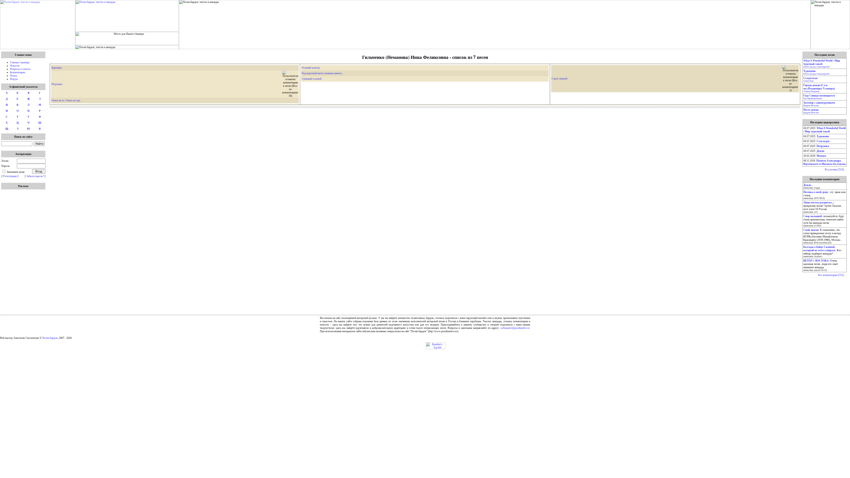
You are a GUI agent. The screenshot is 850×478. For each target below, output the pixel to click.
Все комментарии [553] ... (832, 275)
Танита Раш (808, 81)
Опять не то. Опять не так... (66, 100)
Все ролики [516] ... (835, 169)
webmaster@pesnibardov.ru (514, 328)
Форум (14, 79)
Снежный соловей (311, 78)
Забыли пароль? (35, 176)
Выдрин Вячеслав (811, 105)
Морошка (56, 84)
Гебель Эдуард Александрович (816, 67)
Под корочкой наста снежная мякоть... (322, 73)
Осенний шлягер (310, 67)
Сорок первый (559, 78)
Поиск (13, 75)
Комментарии (17, 72)
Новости (14, 65)
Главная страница (19, 62)
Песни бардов (50, 337)
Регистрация (10, 176)
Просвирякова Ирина (812, 98)
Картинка (56, 67)
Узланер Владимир (811, 91)
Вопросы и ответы (20, 69)
